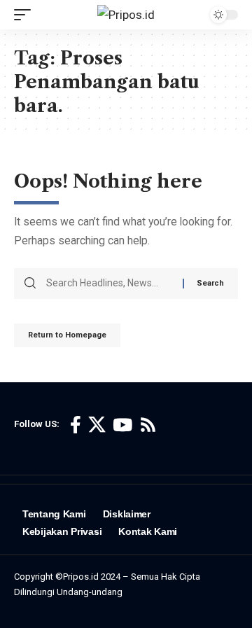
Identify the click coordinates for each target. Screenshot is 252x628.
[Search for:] (109, 283)
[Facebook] (75, 425)
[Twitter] (97, 425)
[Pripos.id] (126, 14)
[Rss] (148, 425)
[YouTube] (122, 425)
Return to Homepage (67, 335)
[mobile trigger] (26, 14)
